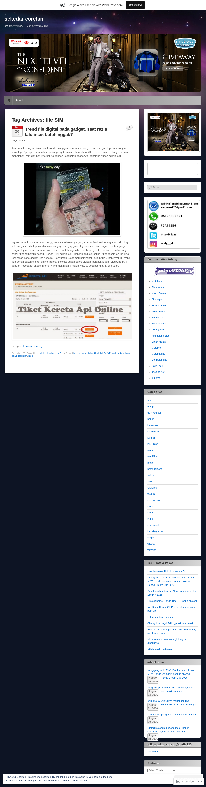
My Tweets (153, 751)
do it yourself (154, 412)
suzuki (150, 481)
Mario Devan (159, 293)
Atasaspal (157, 299)
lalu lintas (51, 353)
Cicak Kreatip (159, 341)
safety (61, 353)
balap (150, 406)
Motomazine (158, 353)
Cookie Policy (79, 780)
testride (151, 494)
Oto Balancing (159, 359)
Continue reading (34, 346)
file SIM (107, 353)
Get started (135, 4)
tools (150, 506)
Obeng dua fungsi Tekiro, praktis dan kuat (170, 623)
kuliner (151, 437)
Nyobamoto (158, 317)
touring (151, 512)
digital (90, 353)
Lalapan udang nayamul (160, 617)
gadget (115, 353)
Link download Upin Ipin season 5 (166, 571)
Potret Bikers (159, 311)
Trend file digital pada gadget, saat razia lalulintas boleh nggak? (66, 132)
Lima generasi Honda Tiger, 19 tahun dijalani (172, 601)
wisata (150, 543)
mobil (150, 450)
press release (154, 469)
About (19, 100)
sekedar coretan (24, 19)
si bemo (156, 378)
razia (30, 356)
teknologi (152, 487)
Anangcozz (158, 329)
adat (149, 400)
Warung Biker (159, 305)
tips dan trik (153, 500)
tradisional (153, 525)
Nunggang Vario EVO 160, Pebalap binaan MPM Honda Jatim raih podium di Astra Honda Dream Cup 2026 (171, 581)
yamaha (151, 550)
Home (8, 100)
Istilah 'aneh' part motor (160, 649)
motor (150, 462)
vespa (150, 537)
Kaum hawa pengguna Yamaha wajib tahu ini (172, 714)
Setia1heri (157, 366)
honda (150, 419)
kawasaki (152, 425)
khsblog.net (158, 372)
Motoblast (157, 281)
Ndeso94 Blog (159, 323)
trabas (150, 518)
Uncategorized (155, 531)
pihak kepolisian (19, 356)
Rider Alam (158, 287)
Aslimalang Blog (161, 335)
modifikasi (153, 456)
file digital (98, 353)
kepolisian (41, 353)
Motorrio (156, 347)
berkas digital (79, 353)
